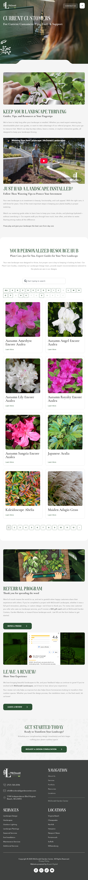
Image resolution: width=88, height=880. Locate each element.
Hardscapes (7, 820)
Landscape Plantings (11, 829)
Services (51, 780)
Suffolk (50, 842)
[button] (82, 5)
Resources (52, 789)
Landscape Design (10, 816)
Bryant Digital (52, 864)
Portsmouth (52, 837)
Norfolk (51, 824)
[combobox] (44, 281)
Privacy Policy (44, 861)
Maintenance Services (11, 842)
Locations (51, 793)
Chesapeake (53, 820)
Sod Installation (9, 837)
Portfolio (51, 785)
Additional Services (10, 846)
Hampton (51, 829)
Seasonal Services (10, 833)
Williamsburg (53, 846)
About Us (51, 776)
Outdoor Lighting (10, 824)
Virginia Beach (53, 816)
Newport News (54, 833)
